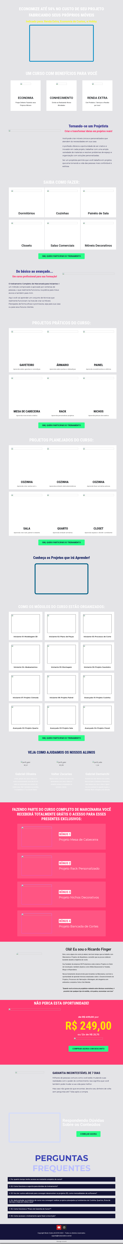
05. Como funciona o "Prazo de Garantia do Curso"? (31, 1209)
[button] (61, 1179)
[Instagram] (64, 1227)
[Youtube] (59, 1227)
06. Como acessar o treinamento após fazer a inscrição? (33, 1216)
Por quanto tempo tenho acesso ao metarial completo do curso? (36, 1179)
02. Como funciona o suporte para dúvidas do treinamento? (34, 1186)
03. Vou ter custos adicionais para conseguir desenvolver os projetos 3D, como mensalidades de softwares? (54, 1193)
